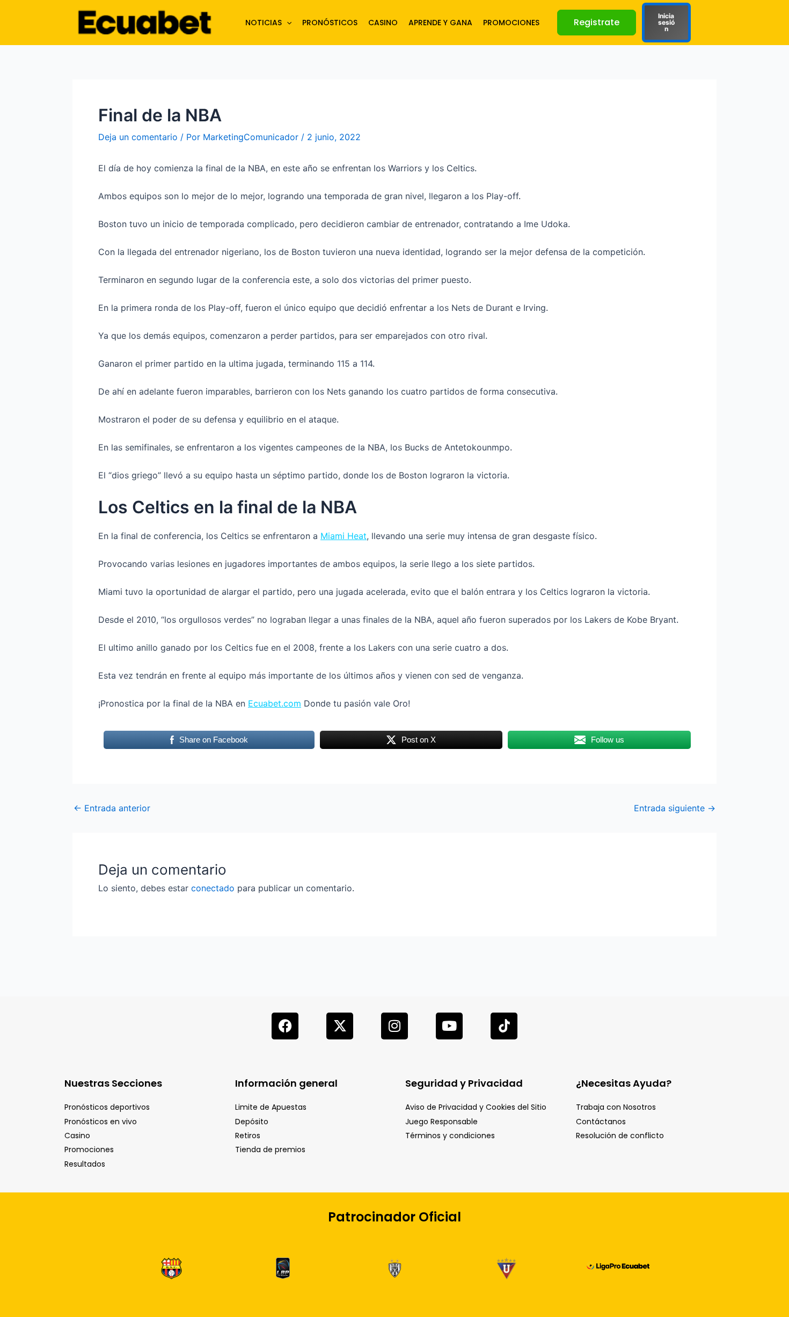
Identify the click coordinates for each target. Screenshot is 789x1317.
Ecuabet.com (274, 703)
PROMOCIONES (511, 22)
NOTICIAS (263, 22)
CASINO (383, 22)
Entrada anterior (112, 808)
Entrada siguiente (674, 808)
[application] (286, 22)
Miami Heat (343, 535)
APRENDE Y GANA (440, 22)
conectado (213, 888)
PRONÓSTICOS (329, 22)
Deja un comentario (138, 137)
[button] (596, 22)
